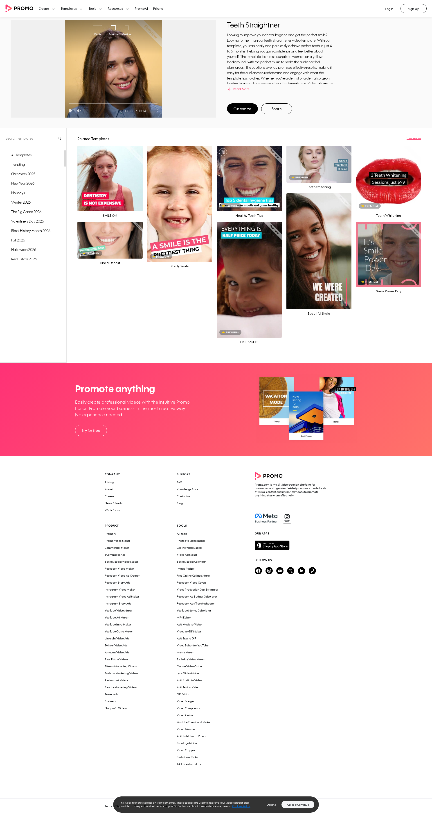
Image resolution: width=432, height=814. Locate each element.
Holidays (18, 193)
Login (389, 9)
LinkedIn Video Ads (117, 638)
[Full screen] (156, 110)
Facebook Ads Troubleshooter (196, 603)
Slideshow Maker (188, 757)
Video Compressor (188, 708)
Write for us (112, 510)
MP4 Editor (184, 617)
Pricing (158, 8)
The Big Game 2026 (26, 211)
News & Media (114, 503)
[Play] (71, 111)
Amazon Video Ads (117, 652)
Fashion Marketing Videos (121, 673)
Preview (110, 173)
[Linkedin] (301, 571)
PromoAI (141, 8)
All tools (182, 533)
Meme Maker (185, 652)
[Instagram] (287, 518)
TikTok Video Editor (189, 764)
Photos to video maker (191, 540)
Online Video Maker (189, 547)
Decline (271, 804)
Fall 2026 (18, 240)
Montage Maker (187, 743)
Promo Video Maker (117, 540)
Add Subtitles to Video (191, 736)
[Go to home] (22, 9)
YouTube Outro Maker (119, 631)
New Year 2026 (22, 183)
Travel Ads (111, 694)
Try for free (91, 430)
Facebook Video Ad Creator (122, 575)
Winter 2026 (21, 202)
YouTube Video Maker (119, 610)
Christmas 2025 (23, 174)
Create (44, 8)
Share (277, 109)
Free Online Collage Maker (194, 575)
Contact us (183, 496)
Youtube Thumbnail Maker (194, 722)
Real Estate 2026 (24, 259)
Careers (110, 496)
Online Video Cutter (189, 666)
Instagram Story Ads (118, 603)
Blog (180, 503)
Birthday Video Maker (191, 659)
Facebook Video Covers (192, 582)
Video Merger (185, 701)
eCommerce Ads (115, 554)
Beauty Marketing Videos (121, 687)
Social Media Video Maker (121, 561)
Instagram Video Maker (120, 589)
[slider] (69, 103)
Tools (92, 8)
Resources (115, 8)
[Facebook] (266, 518)
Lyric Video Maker (188, 673)
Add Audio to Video (189, 680)
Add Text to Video (188, 687)
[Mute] (80, 110)
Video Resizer (185, 715)
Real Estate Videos (116, 659)
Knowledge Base (187, 489)
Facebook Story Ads (117, 582)
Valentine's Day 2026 (27, 221)
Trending (18, 164)
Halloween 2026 (23, 249)
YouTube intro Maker (118, 624)
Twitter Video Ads (116, 645)
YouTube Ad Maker (116, 617)
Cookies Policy (241, 806)
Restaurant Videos (116, 680)
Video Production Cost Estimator (197, 589)
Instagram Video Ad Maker (122, 596)
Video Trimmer (186, 729)
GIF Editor (183, 694)
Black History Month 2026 (30, 230)
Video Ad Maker (187, 554)
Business (110, 701)
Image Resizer (186, 568)
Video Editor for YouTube (192, 645)
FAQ (179, 482)
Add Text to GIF (186, 638)
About (109, 489)
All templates (21, 155)
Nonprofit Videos (116, 708)
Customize (242, 109)
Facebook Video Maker (119, 568)
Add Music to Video (189, 624)
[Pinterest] (312, 571)
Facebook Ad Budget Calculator (197, 596)
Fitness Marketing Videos (121, 666)
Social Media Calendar (191, 561)
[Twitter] (290, 571)
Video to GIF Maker (189, 631)
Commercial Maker (117, 547)
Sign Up (414, 9)
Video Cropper (186, 750)
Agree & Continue (298, 804)
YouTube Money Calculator (194, 610)
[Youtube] (280, 571)
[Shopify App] (291, 545)
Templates (69, 8)
